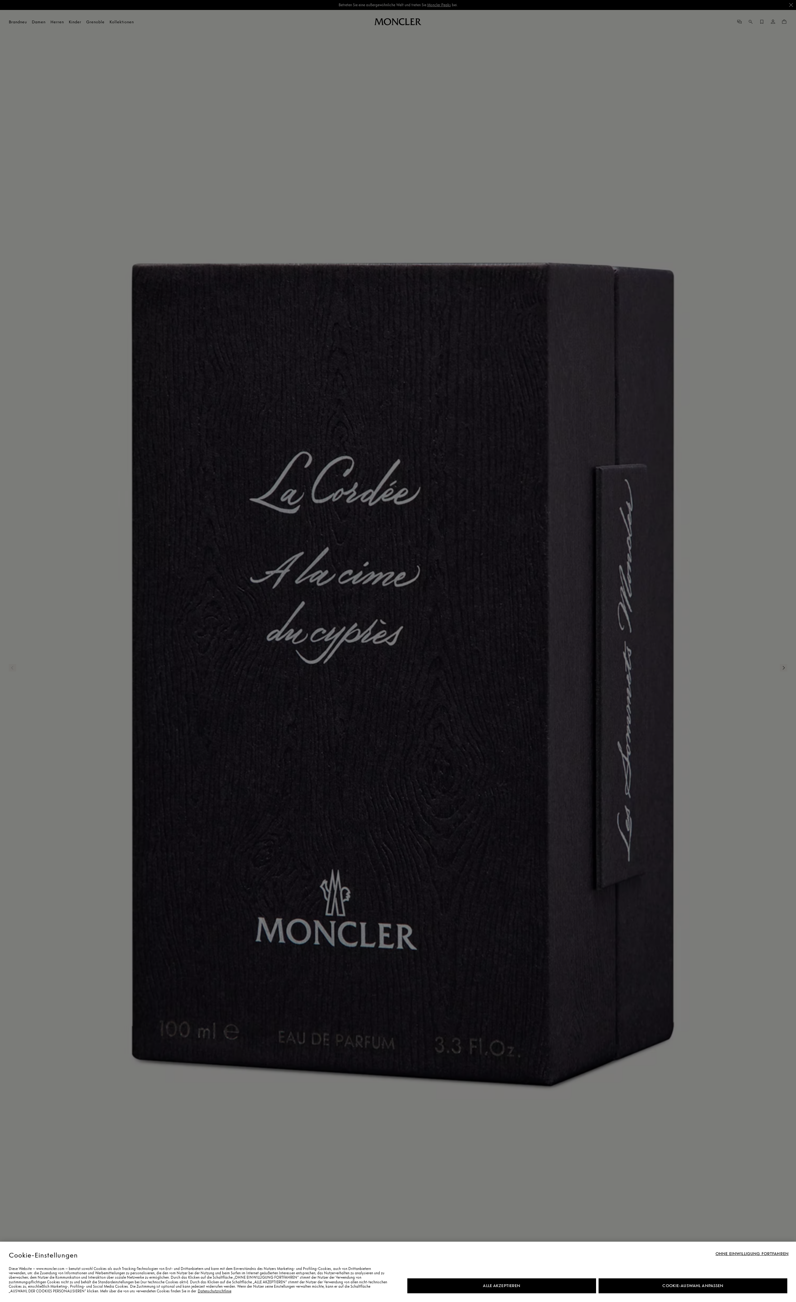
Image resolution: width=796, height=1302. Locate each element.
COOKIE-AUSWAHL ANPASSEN (692, 1285)
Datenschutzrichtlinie (214, 1291)
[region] (398, 1272)
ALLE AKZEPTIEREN (501, 1285)
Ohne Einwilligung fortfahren (752, 1253)
